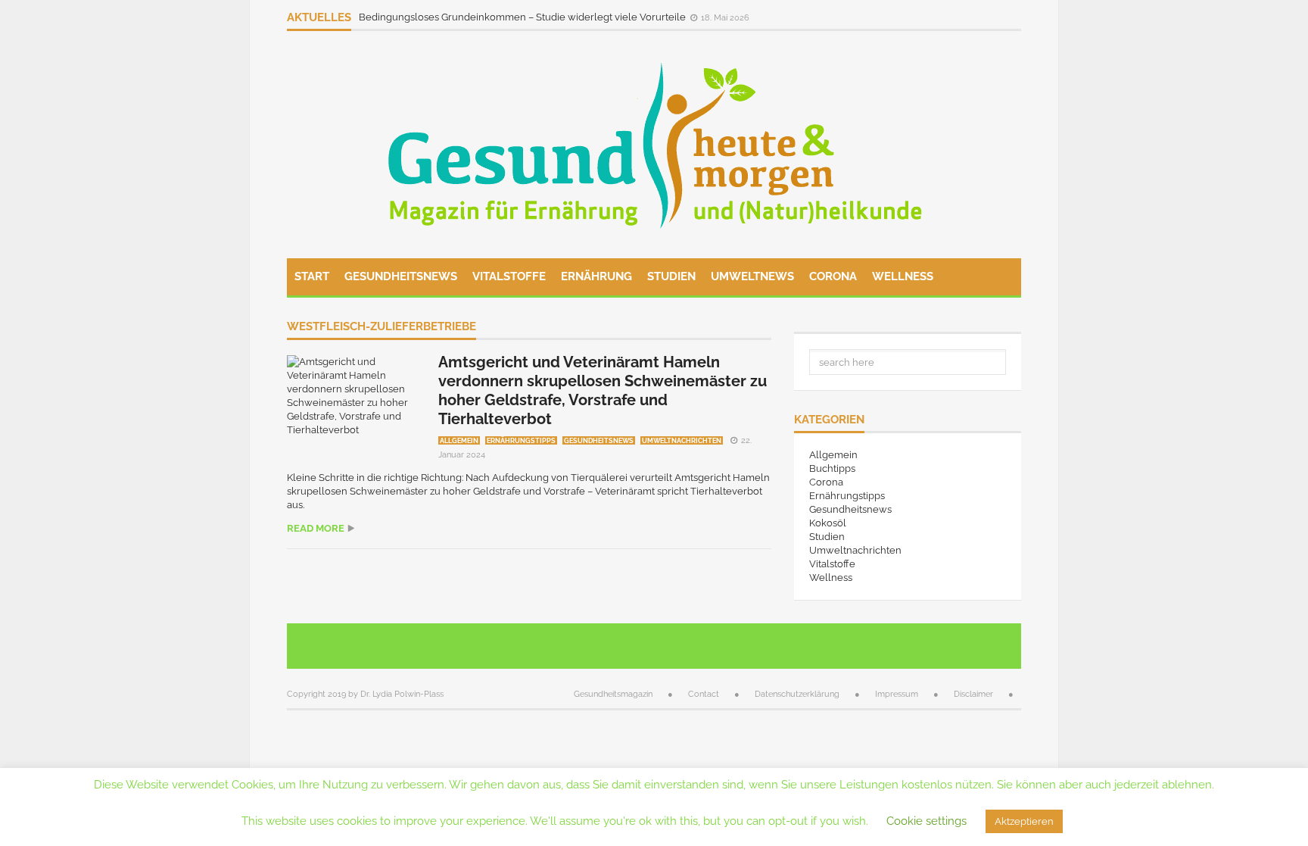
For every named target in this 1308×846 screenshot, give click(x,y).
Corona (833, 276)
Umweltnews (752, 276)
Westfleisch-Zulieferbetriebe (381, 327)
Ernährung (596, 276)
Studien (671, 276)
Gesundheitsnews (400, 276)
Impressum (896, 694)
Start (311, 276)
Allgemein (459, 441)
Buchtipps (832, 468)
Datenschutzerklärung (797, 694)
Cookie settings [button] (926, 821)
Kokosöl (827, 523)
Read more (315, 528)
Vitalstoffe (509, 276)
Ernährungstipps (521, 441)
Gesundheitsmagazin (613, 694)
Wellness (902, 276)
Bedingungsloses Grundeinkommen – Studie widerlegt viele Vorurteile (523, 17)
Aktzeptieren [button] (1024, 821)
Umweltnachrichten (681, 441)
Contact (703, 694)
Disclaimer (973, 694)
